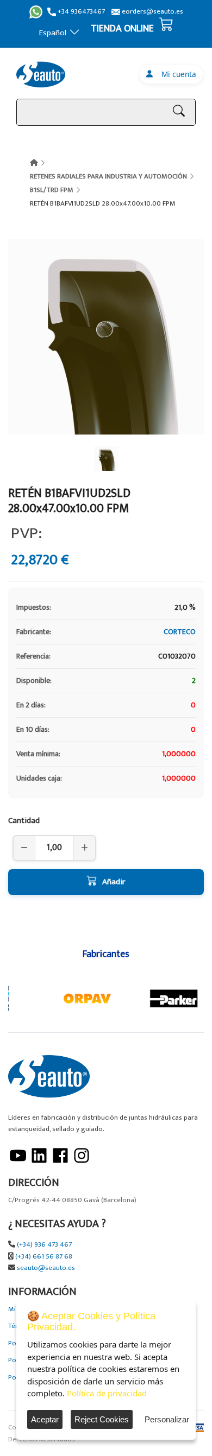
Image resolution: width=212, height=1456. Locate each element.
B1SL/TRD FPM (51, 190)
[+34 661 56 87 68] (35, 11)
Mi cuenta (176, 74)
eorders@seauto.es (151, 11)
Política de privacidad (107, 1393)
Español (52, 33)
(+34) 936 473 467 (44, 1244)
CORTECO (180, 631)
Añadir (113, 882)
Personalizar (167, 1419)
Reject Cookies (101, 1419)
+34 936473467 (80, 11)
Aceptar (45, 1419)
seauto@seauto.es (46, 1268)
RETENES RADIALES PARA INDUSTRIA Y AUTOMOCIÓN (108, 176)
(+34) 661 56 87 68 (43, 1256)
